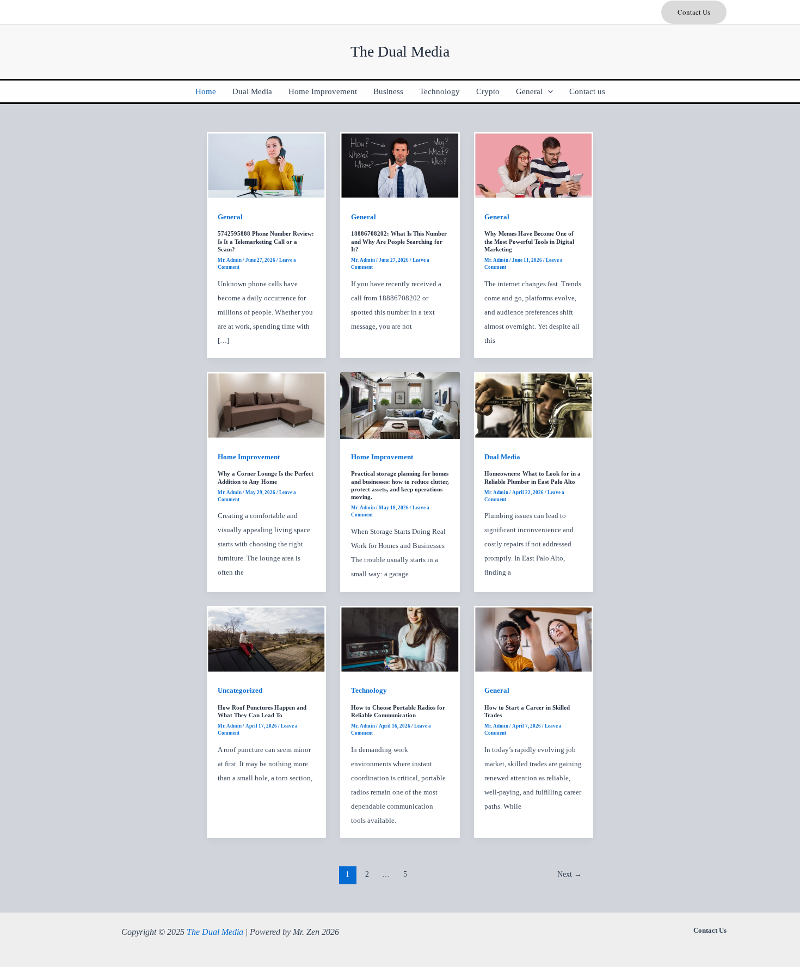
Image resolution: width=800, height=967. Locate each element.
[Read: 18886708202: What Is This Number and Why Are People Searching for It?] (399, 165)
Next (569, 874)
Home (205, 91)
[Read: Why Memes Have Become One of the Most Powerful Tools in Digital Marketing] (533, 165)
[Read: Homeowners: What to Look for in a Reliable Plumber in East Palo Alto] (533, 405)
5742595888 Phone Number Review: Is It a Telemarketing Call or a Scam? (266, 241)
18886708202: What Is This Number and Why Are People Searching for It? (399, 241)
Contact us (587, 91)
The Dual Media (215, 932)
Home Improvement (322, 91)
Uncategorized (240, 690)
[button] (694, 12)
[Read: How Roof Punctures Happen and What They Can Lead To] (266, 639)
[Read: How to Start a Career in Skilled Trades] (533, 639)
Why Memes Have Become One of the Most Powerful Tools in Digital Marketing (529, 241)
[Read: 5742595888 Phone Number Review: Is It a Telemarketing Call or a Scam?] (266, 165)
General (529, 91)
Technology (440, 91)
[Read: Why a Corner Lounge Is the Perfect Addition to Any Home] (266, 405)
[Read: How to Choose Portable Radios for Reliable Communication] (399, 639)
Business (388, 91)
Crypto (488, 91)
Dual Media (252, 91)
